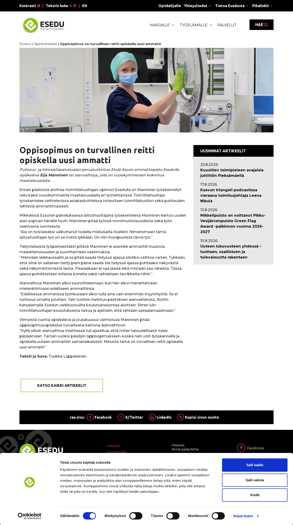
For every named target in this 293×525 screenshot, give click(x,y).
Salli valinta (255, 480)
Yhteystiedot (195, 6)
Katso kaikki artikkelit (61, 385)
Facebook (103, 417)
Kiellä (254, 495)
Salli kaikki (254, 465)
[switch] (135, 516)
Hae (259, 24)
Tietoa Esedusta (229, 6)
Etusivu (25, 44)
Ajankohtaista (45, 44)
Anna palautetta (185, 449)
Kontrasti (28, 6)
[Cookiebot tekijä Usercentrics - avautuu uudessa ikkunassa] (30, 516)
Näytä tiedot (243, 516)
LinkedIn (163, 417)
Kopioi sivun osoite (201, 417)
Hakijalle (160, 25)
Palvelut (227, 25)
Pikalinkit (260, 6)
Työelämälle (193, 25)
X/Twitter (133, 417)
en (84, 6)
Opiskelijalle (169, 6)
